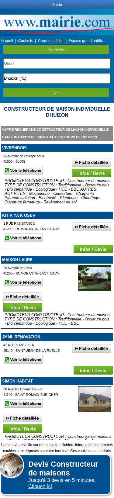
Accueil (7, 41)
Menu (57, 4)
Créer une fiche (51, 41)
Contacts (25, 41)
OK (56, 93)
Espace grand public (86, 41)
